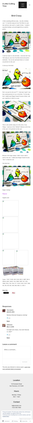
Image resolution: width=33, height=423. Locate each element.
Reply (8, 321)
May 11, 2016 (10, 326)
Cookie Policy (6, 416)
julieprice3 (9, 324)
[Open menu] (30, 5)
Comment (24, 362)
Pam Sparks (10, 310)
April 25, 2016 (10, 312)
